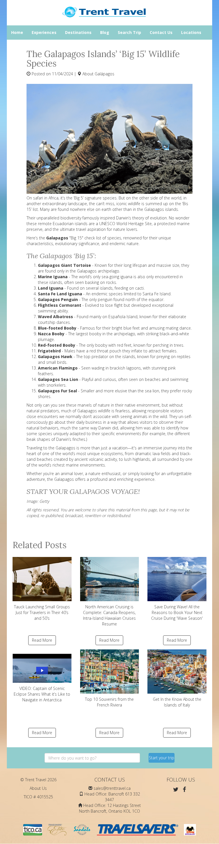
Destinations (78, 32)
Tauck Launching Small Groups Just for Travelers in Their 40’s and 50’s (42, 612)
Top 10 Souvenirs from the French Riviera (109, 702)
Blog (104, 32)
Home (17, 32)
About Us (38, 788)
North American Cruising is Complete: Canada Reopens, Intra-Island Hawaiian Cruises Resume (109, 615)
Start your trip (161, 757)
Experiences (44, 32)
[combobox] (92, 758)
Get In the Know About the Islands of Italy (177, 702)
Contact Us (161, 32)
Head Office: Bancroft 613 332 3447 (112, 796)
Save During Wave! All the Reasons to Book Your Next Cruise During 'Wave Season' (177, 612)
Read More (42, 640)
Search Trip (129, 32)
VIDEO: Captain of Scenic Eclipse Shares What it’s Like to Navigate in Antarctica (42, 694)
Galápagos (104, 73)
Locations (191, 32)
